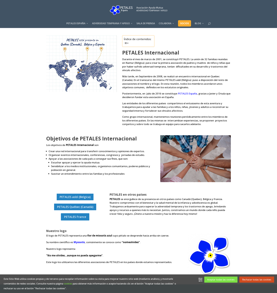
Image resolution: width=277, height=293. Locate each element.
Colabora (165, 23)
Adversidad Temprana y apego (111, 23)
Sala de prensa (145, 23)
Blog (198, 23)
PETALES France (75, 217)
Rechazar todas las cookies (256, 279)
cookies (68, 283)
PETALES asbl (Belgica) (75, 197)
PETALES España (75, 23)
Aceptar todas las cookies (221, 279)
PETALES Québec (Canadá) (75, 207)
